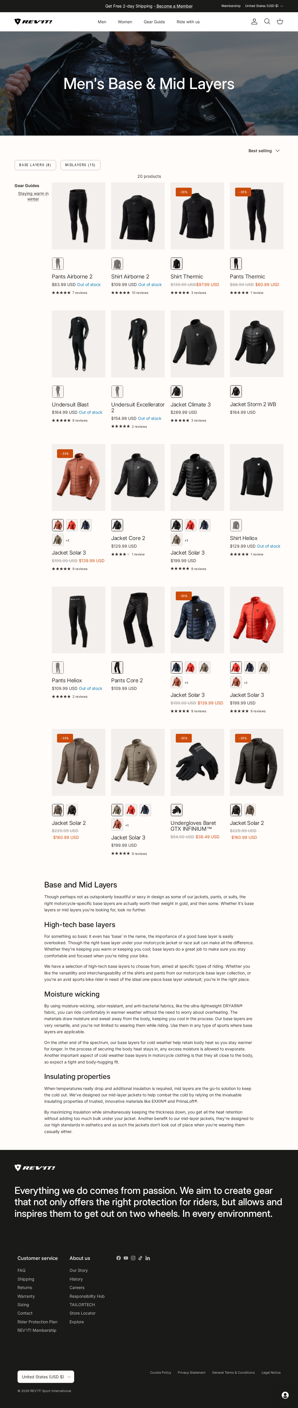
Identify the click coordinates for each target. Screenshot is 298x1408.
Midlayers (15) (80, 165)
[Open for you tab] (285, 1395)
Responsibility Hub (87, 1296)
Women (125, 21)
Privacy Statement (191, 1372)
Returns (24, 1287)
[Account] (253, 21)
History (76, 1278)
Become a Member (174, 5)
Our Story (79, 1270)
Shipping (25, 1278)
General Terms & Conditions (233, 1372)
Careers (77, 1287)
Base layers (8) (35, 165)
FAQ (21, 1270)
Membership (231, 6)
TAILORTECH (82, 1304)
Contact (25, 1313)
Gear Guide (154, 21)
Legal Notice (271, 1372)
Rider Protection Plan (37, 1321)
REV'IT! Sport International (50, 1391)
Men (102, 21)
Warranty (26, 1296)
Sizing (23, 1304)
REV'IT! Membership (36, 1330)
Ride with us (188, 21)
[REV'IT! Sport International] (33, 22)
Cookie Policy (160, 1372)
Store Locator (82, 1313)
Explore (77, 1321)
